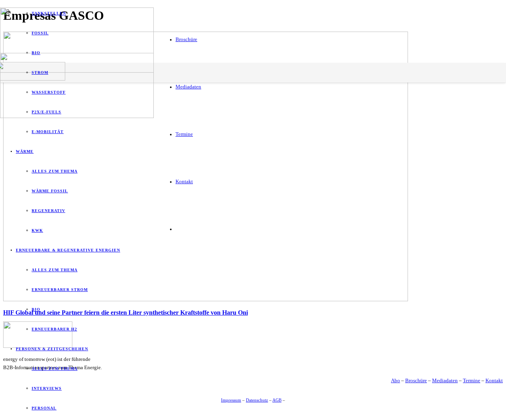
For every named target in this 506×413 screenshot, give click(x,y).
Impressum (231, 400)
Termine (471, 380)
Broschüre (416, 380)
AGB (276, 400)
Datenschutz (257, 400)
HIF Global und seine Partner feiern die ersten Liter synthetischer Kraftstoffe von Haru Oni (125, 312)
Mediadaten (445, 380)
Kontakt (494, 380)
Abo (395, 380)
